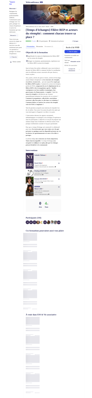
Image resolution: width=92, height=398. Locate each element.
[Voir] (58, 155)
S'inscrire (14, 57)
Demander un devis (75, 61)
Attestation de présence (57, 41)
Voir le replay (73, 51)
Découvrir (13, 35)
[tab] (30, 46)
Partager (75, 41)
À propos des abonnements (72, 69)
